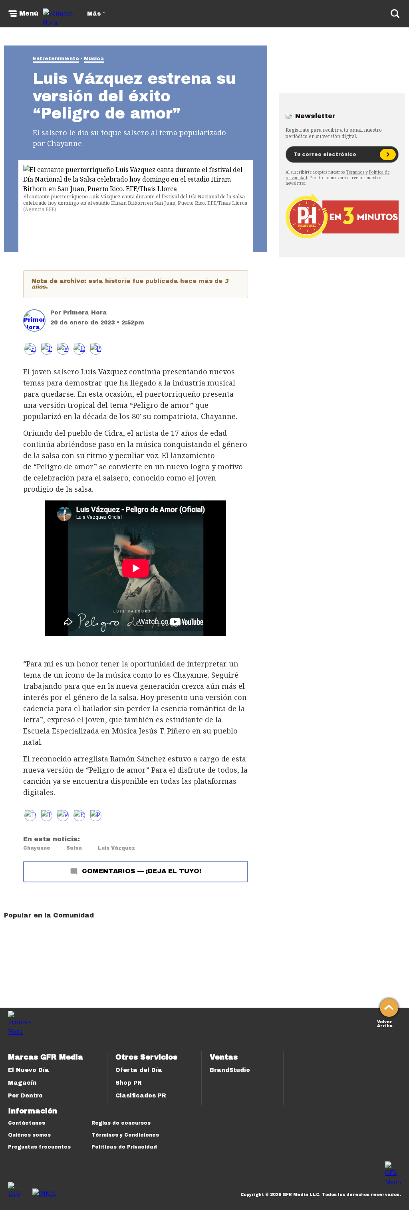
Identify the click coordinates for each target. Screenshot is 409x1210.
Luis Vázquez (116, 848)
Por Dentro (25, 1096)
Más (94, 14)
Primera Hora (85, 313)
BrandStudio (230, 1070)
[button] (46, 349)
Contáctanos (26, 1123)
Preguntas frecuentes (39, 1147)
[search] (395, 13)
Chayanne (36, 848)
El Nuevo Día (28, 1070)
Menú (28, 13)
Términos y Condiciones (125, 1135)
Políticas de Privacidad (124, 1147)
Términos (355, 172)
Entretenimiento (56, 58)
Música (94, 58)
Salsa (74, 848)
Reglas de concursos (121, 1123)
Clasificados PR (140, 1096)
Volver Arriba (385, 1023)
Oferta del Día (138, 1070)
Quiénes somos (29, 1135)
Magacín (22, 1083)
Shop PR (128, 1083)
